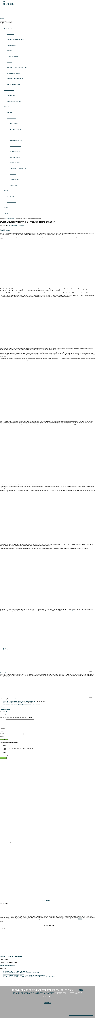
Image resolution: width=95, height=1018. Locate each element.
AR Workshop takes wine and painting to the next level (17, 704)
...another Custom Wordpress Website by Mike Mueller (81, 1015)
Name (2, 731)
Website (2, 736)
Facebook (74, 610)
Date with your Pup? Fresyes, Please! (12, 702)
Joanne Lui (3, 673)
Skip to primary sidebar (9, 4)
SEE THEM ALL (47, 900)
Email (2, 733)
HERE (80, 919)
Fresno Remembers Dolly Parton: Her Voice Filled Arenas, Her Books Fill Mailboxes (24, 975)
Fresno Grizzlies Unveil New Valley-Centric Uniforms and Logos (19, 701)
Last (34, 751)
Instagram (67, 610)
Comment (2, 728)
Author (5, 648)
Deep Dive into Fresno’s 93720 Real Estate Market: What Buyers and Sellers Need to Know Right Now (29, 976)
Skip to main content (8, 3)
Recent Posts (6, 649)
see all (14, 698)
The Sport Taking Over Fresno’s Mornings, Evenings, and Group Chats (21, 972)
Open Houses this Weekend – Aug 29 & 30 (13, 974)
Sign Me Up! (3, 758)
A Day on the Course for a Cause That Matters (15, 971)
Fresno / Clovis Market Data (11, 956)
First (18, 751)
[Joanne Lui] (9, 670)
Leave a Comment (19, 225)
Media (47, 1003)
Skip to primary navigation (10, 1)
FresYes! (2, 18)
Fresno (8, 711)
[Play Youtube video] (47, 871)
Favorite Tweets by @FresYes (7, 965)
